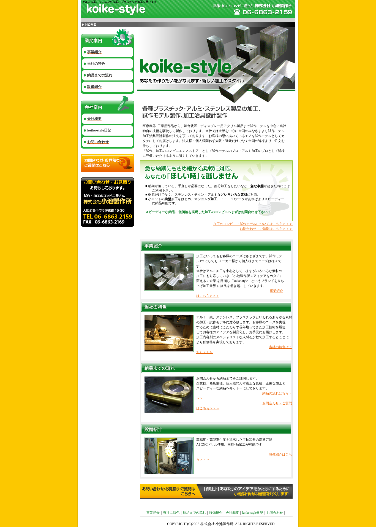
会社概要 (232, 513)
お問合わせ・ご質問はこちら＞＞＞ (266, 229)
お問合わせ (274, 513)
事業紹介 (153, 513)
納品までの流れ (194, 513)
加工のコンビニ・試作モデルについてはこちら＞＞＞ (253, 224)
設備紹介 (215, 513)
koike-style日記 (252, 513)
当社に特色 (171, 513)
